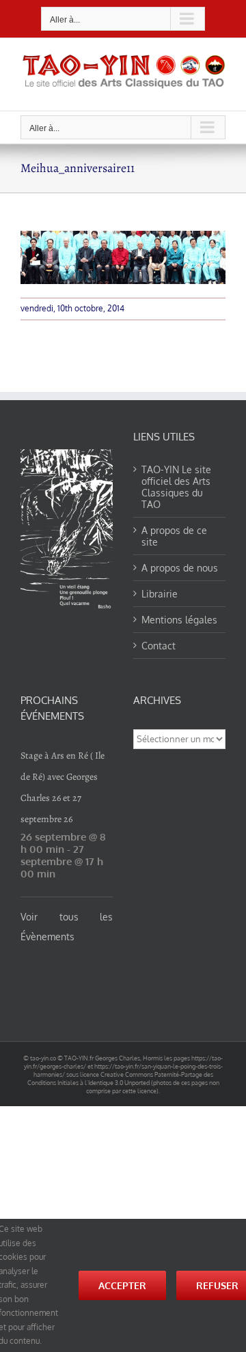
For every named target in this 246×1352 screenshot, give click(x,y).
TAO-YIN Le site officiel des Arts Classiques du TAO (176, 487)
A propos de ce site (174, 536)
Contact (158, 645)
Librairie (159, 594)
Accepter (122, 1285)
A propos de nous (179, 568)
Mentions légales (179, 619)
